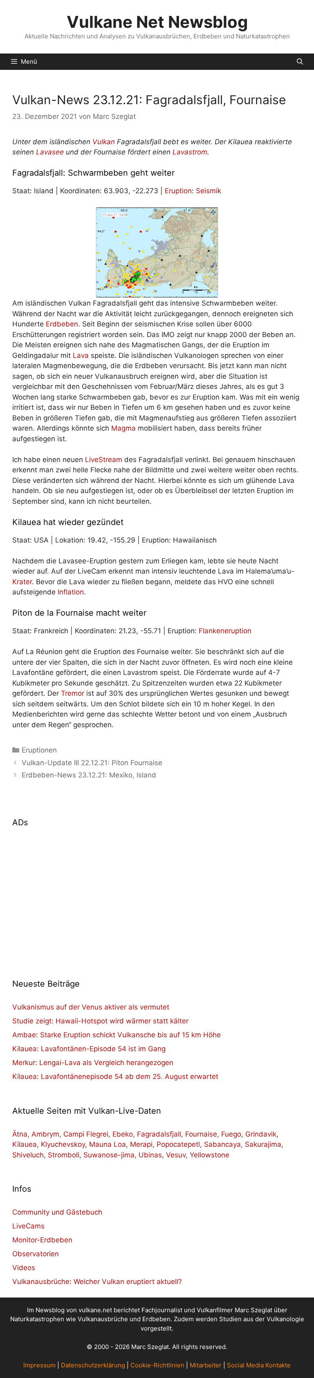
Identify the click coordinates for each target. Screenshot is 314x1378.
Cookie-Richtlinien (157, 1365)
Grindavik (260, 1134)
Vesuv (176, 1155)
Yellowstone (209, 1155)
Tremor (72, 693)
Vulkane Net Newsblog (157, 22)
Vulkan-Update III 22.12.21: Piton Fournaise (92, 763)
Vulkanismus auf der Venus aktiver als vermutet (90, 1007)
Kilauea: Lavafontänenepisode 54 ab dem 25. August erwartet (115, 1076)
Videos (23, 1268)
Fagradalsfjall (159, 1134)
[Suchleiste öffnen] (300, 62)
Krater (22, 582)
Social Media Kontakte (259, 1365)
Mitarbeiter (206, 1365)
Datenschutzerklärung (93, 1365)
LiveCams (28, 1226)
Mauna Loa (107, 1144)
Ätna (19, 1134)
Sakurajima (263, 1144)
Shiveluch (28, 1155)
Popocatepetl (178, 1144)
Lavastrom (190, 152)
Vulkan (103, 142)
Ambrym (45, 1134)
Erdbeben (62, 324)
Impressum (39, 1365)
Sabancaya (222, 1144)
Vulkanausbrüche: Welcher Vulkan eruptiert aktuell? (97, 1281)
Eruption (178, 191)
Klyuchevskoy (63, 1144)
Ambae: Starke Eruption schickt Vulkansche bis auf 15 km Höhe (116, 1035)
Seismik (208, 191)
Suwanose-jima (109, 1155)
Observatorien (35, 1254)
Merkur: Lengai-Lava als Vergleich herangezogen (92, 1063)
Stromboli (63, 1155)
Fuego (231, 1134)
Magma (123, 428)
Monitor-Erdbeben (42, 1240)
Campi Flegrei (85, 1134)
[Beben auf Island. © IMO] (157, 252)
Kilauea (24, 1144)
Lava (81, 355)
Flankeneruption (225, 631)
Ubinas (150, 1155)
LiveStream (103, 460)
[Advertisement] (157, 898)
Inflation (71, 592)
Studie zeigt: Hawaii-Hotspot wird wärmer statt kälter (100, 1021)
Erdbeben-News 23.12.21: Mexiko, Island (89, 775)
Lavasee (50, 152)
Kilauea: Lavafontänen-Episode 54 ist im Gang (89, 1049)
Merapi (141, 1144)
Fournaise (201, 1134)
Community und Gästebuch (57, 1212)
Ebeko (122, 1134)
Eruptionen (39, 750)
